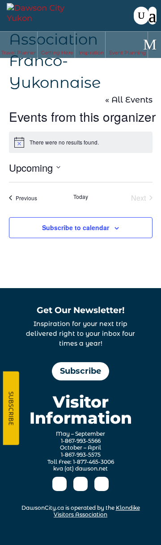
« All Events (129, 100)
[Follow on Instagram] (80, 484)
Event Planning (127, 53)
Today (80, 196)
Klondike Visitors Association (97, 511)
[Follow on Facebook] (59, 484)
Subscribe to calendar (75, 227)
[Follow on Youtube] (101, 484)
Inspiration (91, 53)
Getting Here (57, 53)
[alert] (81, 142)
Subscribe (80, 371)
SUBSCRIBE (11, 408)
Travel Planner (18, 53)
